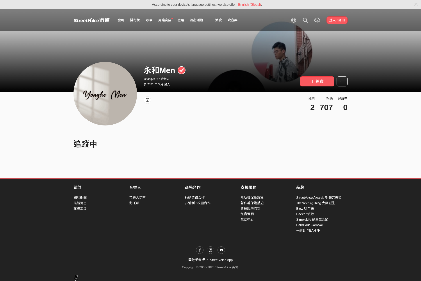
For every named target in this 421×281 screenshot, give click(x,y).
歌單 (149, 20)
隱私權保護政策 (252, 197)
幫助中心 (247, 219)
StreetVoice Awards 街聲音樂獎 (319, 197)
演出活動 (196, 20)
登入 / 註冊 (337, 20)
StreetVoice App (221, 260)
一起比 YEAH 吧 (308, 230)
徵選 (180, 20)
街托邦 (134, 203)
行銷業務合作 (195, 197)
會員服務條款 (250, 208)
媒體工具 (80, 208)
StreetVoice (91, 20)
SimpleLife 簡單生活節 (312, 219)
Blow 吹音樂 (305, 208)
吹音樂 (232, 20)
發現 (121, 20)
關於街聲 (80, 197)
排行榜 (135, 20)
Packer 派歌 (305, 214)
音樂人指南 (137, 197)
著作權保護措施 (252, 203)
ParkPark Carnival (309, 225)
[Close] (416, 4)
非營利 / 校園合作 (197, 203)
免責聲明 (247, 214)
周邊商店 (164, 20)
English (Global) (249, 4)
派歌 (218, 20)
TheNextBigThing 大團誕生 (315, 203)
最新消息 (80, 203)
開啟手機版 (196, 260)
